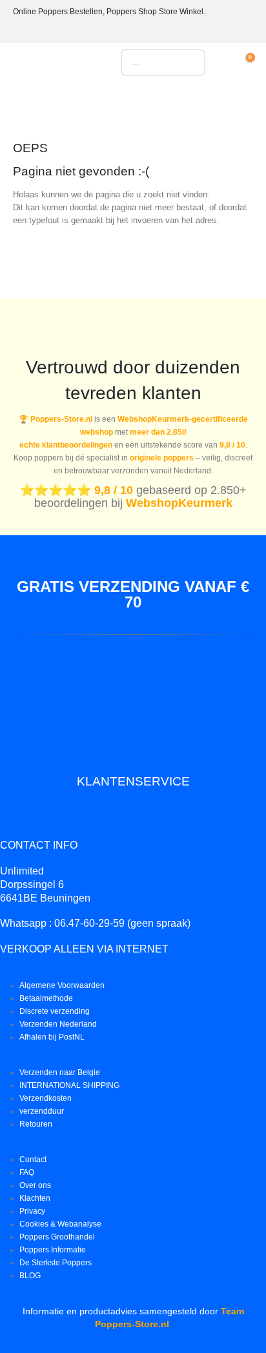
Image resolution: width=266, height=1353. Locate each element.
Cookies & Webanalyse (60, 1224)
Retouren (35, 1124)
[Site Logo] (69, 66)
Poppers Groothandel (57, 1236)
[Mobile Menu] (22, 66)
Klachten (34, 1198)
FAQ (26, 1172)
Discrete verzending (54, 1011)
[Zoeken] (189, 62)
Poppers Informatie (52, 1249)
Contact (32, 1159)
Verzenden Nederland (58, 1024)
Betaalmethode (46, 998)
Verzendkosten (45, 1098)
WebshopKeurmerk (179, 503)
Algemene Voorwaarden (62, 985)
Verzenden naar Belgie (59, 1072)
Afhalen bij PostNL (52, 1036)
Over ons (35, 1185)
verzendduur (41, 1111)
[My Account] (229, 62)
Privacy (32, 1211)
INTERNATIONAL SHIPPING (69, 1085)
